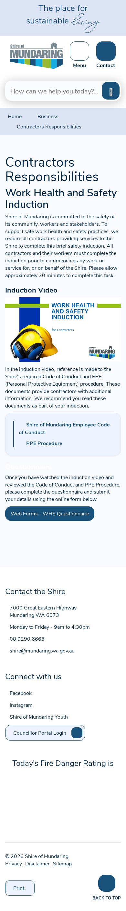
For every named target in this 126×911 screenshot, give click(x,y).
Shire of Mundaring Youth (39, 716)
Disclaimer (37, 863)
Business (47, 116)
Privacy (13, 863)
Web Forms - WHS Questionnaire (50, 513)
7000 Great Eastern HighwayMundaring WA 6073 (43, 611)
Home (15, 116)
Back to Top (106, 897)
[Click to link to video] (63, 328)
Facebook (21, 692)
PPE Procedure (44, 443)
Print (24, 890)
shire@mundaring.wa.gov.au (42, 650)
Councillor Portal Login (39, 732)
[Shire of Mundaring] (36, 54)
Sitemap (62, 863)
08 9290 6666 (27, 638)
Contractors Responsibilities (49, 126)
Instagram (21, 704)
